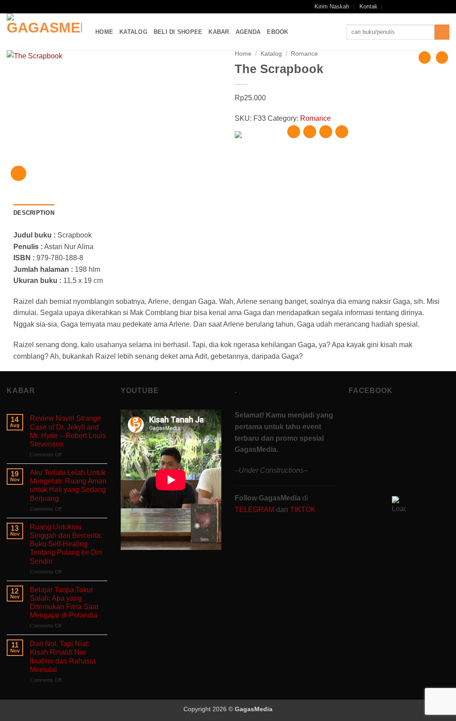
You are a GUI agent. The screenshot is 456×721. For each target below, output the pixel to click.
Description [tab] (33, 212)
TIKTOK (303, 509)
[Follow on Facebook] (402, 7)
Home (104, 32)
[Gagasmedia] (44, 31)
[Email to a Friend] (325, 131)
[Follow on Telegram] (445, 7)
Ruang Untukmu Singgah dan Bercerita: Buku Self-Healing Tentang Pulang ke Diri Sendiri (66, 544)
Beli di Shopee (178, 32)
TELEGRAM (255, 509)
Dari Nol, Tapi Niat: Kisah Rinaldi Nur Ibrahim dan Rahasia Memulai (63, 656)
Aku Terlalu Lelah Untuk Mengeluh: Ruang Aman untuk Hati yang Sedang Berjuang (68, 485)
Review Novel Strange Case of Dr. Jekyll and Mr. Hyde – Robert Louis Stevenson (68, 431)
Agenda (248, 32)
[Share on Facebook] (293, 131)
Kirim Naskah (331, 6)
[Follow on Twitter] (428, 7)
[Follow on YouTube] (436, 7)
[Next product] (425, 57)
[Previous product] (442, 57)
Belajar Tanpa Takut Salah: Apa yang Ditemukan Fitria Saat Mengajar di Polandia (64, 602)
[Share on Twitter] (309, 131)
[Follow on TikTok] (419, 7)
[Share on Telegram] (341, 131)
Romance (304, 53)
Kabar (218, 32)
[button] (390, 6)
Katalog (133, 32)
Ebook (277, 32)
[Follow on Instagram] (411, 7)
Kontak (368, 6)
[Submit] (442, 32)
